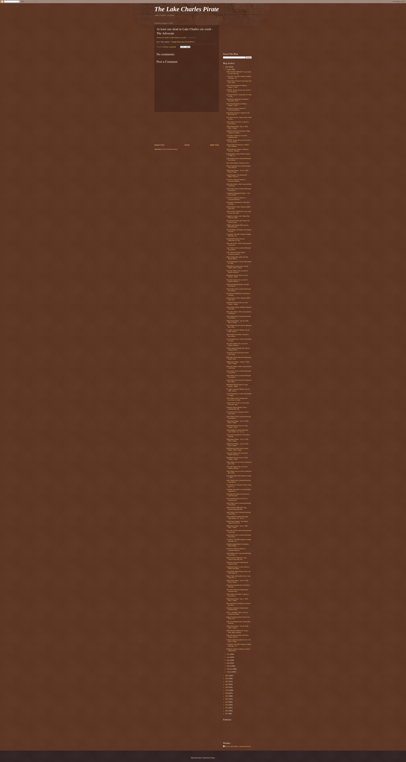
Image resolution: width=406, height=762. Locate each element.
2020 (227, 687)
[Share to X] (185, 47)
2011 (227, 713)
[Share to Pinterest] (189, 47)
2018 (227, 693)
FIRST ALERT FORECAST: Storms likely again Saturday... (237, 631)
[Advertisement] (186, 128)
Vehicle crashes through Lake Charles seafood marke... (238, 349)
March (229, 666)
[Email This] (181, 47)
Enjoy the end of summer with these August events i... (237, 636)
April (228, 663)
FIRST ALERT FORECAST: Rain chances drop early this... (236, 508)
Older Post (214, 145)
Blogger (212, 758)
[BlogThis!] (183, 47)
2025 (227, 67)
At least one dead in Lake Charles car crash (171, 37)
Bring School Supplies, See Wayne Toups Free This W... (237, 522)
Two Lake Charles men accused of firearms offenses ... (237, 271)
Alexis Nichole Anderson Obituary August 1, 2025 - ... (236, 86)
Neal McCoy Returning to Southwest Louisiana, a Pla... (237, 100)
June (228, 657)
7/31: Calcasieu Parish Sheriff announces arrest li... (235, 253)
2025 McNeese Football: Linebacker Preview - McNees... (237, 150)
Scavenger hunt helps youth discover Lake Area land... (237, 494)
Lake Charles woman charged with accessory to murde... (236, 399)
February (230, 669)
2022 (227, 681)
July (228, 654)
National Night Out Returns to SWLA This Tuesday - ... (237, 145)
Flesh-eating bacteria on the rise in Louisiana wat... (237, 499)
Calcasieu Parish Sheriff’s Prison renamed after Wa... (236, 408)
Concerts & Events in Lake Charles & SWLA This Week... (237, 567)
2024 (227, 675)
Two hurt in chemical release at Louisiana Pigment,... (236, 109)
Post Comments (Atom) (170, 149)
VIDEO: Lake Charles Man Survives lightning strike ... (237, 226)
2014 (227, 705)
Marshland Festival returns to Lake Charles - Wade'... (237, 276)
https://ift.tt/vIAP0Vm (188, 42)
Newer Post (159, 145)
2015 (227, 702)
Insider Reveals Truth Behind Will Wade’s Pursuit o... (236, 175)
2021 (227, 684)
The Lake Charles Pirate (186, 9)
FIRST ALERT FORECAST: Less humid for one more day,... (238, 72)
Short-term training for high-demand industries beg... (237, 563)
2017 (227, 696)
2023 (227, 678)
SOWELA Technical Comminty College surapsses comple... (238, 131)
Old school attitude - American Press (237, 163)
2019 (227, 690)
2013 (227, 708)
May (228, 660)
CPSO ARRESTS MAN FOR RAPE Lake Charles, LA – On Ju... (237, 431)
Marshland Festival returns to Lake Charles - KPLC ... (237, 426)
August (229, 69)
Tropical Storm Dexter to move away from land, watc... (237, 403)
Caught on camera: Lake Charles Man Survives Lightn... (238, 216)
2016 (227, 699)
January (229, 672)
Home (187, 145)
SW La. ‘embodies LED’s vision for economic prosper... (237, 613)
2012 (227, 711)
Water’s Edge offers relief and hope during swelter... (237, 257)
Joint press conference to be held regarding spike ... (236, 136)
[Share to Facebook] (187, 47)
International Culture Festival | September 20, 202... (235, 239)
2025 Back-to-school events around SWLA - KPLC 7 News (237, 267)
